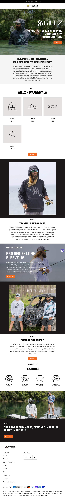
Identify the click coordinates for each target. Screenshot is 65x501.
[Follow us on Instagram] (30, 457)
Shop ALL (33, 154)
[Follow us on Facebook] (26, 457)
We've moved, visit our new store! (32, 1)
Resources (6, 452)
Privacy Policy (6, 475)
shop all (58, 43)
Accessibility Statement (9, 482)
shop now (10, 277)
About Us (5, 455)
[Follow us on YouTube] (34, 457)
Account (5, 459)
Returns (5, 469)
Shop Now (8, 436)
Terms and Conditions (8, 462)
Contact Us (6, 478)
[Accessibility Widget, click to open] (62, 250)
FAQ (4, 472)
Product (12, 119)
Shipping (5, 465)
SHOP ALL (33, 359)
